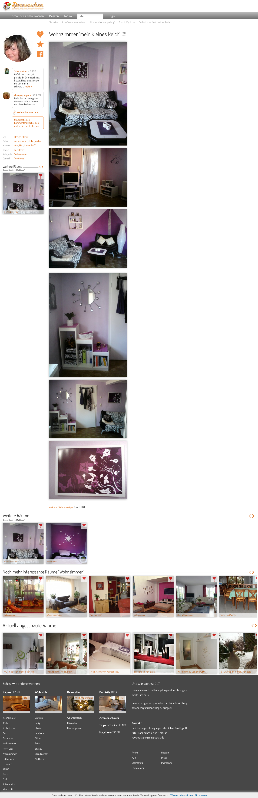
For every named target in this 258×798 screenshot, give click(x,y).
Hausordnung (138, 767)
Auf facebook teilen (40, 53)
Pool (5, 779)
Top (112, 692)
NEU (18, 692)
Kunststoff (19, 149)
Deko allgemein (74, 728)
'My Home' (19, 158)
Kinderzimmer (9, 743)
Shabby (38, 748)
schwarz (23, 141)
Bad (4, 733)
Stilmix (25, 136)
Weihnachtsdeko (74, 717)
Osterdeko (72, 722)
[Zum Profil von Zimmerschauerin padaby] (18, 46)
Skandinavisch (41, 753)
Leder (27, 145)
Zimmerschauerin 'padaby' (102, 22)
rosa (16, 141)
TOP (14, 692)
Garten (6, 773)
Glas (16, 145)
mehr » (28, 86)
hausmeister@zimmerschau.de (148, 737)
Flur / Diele (8, 748)
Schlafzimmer (9, 728)
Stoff (33, 145)
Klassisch (39, 728)
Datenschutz (137, 762)
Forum (68, 16)
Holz (21, 145)
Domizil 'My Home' (127, 22)
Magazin (54, 16)
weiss (38, 141)
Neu (117, 692)
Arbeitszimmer (10, 753)
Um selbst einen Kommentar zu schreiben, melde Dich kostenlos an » (26, 122)
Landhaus (39, 733)
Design (17, 136)
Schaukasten (20, 71)
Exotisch (39, 717)
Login (112, 16)
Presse (164, 757)
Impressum (166, 762)
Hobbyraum (8, 758)
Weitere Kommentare (25, 113)
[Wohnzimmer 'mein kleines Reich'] (88, 94)
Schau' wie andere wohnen (28, 16)
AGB (134, 757)
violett (31, 141)
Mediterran (40, 758)
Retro (37, 743)
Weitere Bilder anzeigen (61, 507)
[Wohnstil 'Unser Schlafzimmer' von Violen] (48, 700)
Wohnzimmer (20, 154)
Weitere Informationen (181, 795)
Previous (39, 166)
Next (42, 166)
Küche (5, 722)
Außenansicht (9, 784)
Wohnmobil (8, 789)
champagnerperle (22, 95)
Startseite (53, 22)
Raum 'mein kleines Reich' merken (40, 44)
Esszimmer (8, 738)
